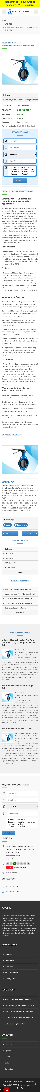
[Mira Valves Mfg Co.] (20, 12)
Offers (7, 95)
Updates (8, 24)
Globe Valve (9, 554)
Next (31, 533)
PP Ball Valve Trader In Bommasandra (18, 603)
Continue (8, 680)
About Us (8, 1044)
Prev (8, 533)
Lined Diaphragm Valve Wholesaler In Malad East (21, 594)
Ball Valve (8, 549)
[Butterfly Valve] (20, 460)
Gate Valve (9, 558)
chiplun (8, 525)
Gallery (7, 1063)
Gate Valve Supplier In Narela (15, 608)
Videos (7, 1057)
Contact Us (9, 1069)
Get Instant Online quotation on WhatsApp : (20, 3)
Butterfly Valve (9, 482)
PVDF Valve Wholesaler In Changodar (18, 599)
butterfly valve (22, 525)
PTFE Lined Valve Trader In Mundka (18, 589)
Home (4, 20)
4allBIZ (30, 1085)
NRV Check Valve (11, 563)
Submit (19, 180)
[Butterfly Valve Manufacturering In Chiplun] (20, 70)
